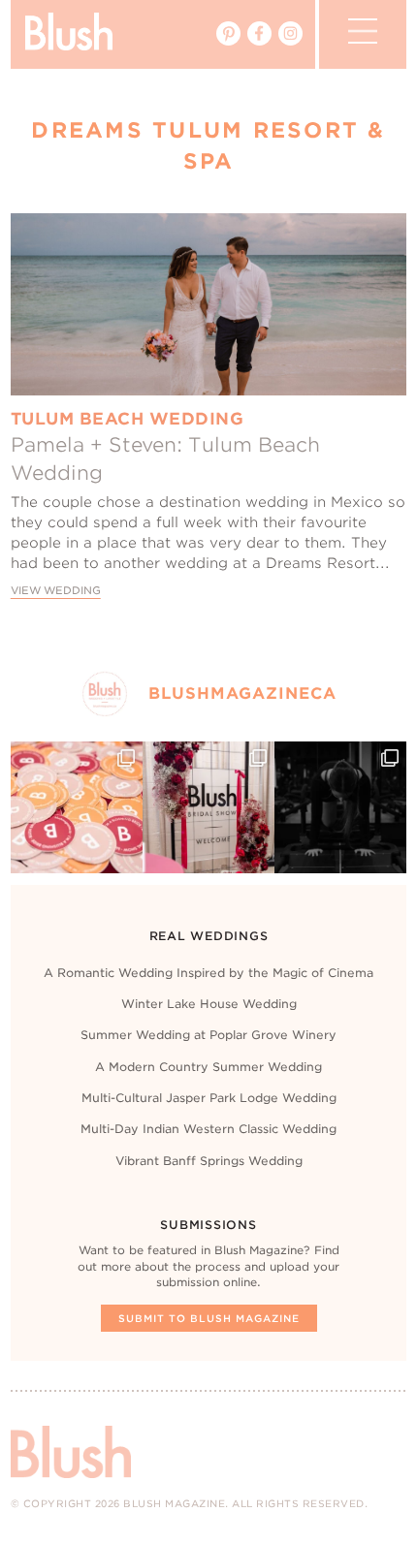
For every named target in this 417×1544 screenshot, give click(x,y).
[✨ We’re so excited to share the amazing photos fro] (208, 807)
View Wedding (56, 590)
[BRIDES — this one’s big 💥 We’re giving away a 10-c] (340, 807)
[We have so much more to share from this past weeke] (77, 807)
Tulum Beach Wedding (127, 418)
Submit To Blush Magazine (209, 1318)
